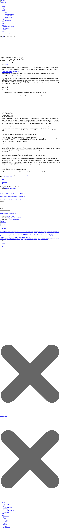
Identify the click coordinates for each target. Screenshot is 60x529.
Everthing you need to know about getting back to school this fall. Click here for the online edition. (12, 196)
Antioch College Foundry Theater (45, 232)
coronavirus (2, 238)
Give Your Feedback (6, 18)
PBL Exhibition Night (9, 237)
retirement (30, 238)
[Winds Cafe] (2, 221)
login (3, 36)
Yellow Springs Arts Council (10, 232)
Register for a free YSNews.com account (10, 188)
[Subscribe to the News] (2, 0)
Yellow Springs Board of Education (9, 231)
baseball (23, 238)
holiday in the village (52, 234)
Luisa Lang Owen (8, 218)
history (15, 239)
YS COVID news (13, 238)
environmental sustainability (3, 239)
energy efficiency (28, 239)
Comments (3, 179)
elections (1, 235)
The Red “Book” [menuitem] (5, 524)
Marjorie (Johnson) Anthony (10, 216)
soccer (19, 238)
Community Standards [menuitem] (6, 504)
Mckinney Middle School (26, 231)
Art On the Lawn (4, 237)
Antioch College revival (45, 238)
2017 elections (11, 234)
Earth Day (27, 235)
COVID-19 (13, 239)
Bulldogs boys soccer (6, 233)
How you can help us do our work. (4, 203)
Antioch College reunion (34, 234)
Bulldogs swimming (55, 232)
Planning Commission (15, 232)
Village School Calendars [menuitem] (6, 527)
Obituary (26, 239)
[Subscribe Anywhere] (3, 2)
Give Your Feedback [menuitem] (6, 512)
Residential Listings (9, 15)
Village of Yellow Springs (12, 233)
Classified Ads (5, 12)
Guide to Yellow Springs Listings (9, 16)
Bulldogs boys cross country (17, 231)
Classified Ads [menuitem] (5, 508)
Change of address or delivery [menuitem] (7, 514)
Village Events (5, 32)
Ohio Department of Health (3, 232)
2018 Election (28, 234)
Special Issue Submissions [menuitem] (6, 509)
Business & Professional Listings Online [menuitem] (8, 520)
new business (16, 238)
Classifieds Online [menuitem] (5, 518)
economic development (26, 238)
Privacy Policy (3, 243)
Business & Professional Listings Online (8, 26)
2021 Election (40, 234)
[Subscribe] (1, 225)
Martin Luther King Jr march (7, 234)
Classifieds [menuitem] (3, 517)
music (22, 239)
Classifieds (3, 23)
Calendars (3, 31)
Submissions (3, 10)
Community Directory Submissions (9, 14)
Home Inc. (22, 231)
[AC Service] (2, 220)
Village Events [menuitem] (5, 526)
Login (2, 180)
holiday (1, 237)
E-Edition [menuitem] (3, 515)
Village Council (38, 232)
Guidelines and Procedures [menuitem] (8, 507)
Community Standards (6, 8)
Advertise (3, 27)
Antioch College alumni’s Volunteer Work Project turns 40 (14, 217)
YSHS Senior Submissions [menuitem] (8, 511)
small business (10, 176)
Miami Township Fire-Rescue (45, 231)
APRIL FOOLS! (50, 238)
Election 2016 (1, 234)
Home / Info (3, 6)
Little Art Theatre (51, 232)
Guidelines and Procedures (8, 11)
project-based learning (34, 238)
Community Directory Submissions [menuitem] (9, 510)
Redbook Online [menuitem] (5, 521)
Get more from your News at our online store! (17, 199)
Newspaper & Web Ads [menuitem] (6, 522)
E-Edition (3, 21)
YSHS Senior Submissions (8, 17)
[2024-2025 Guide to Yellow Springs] (3, 223)
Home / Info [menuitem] (3, 502)
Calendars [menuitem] (3, 525)
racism (21, 239)
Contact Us (4, 7)
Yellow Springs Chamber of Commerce (27, 232)
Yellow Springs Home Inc (52, 231)
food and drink (53, 238)
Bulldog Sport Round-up (38, 231)
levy (31, 238)
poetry (24, 239)
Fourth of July (23, 237)
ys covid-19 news (35, 239)
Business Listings (4, 25)
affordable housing (8, 238)
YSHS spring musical (28, 237)
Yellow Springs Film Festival (46, 234)
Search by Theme (4, 229)
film (0, 238)
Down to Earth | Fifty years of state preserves (13, 219)
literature (38, 238)
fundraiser (24, 234)
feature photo (39, 239)
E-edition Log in (5, 22)
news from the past (9, 239)
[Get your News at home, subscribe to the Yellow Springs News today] (11, 71)
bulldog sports (41, 238)
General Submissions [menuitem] (6, 506)
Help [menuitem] (4, 505)
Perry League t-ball (33, 232)
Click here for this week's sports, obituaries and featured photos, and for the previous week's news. (12, 193)
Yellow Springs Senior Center (20, 232)
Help (4, 9)
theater (17, 239)
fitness (3, 176)
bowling (21, 238)
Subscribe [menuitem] (3, 513)
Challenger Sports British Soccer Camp (18, 234)
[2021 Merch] (3, 224)
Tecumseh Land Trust (32, 231)
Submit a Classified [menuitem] (5, 519)
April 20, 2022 (6, 64)
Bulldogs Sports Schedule (6, 33)
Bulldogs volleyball (57, 231)
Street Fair (8, 235)
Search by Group (4, 226)
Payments (3, 30)
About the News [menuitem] (5, 503)
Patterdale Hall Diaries (43, 239)
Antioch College (2, 231)
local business (6, 176)
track (5, 238)
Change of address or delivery (7, 20)
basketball (19, 239)
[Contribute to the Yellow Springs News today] (7, 72)
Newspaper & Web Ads (6, 28)
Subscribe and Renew (6, 19)
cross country (31, 239)
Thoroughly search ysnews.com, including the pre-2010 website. (8, 213)
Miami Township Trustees (18, 233)
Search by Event (4, 228)
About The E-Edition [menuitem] (6, 516)
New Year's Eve (53, 235)
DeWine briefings (16, 237)
